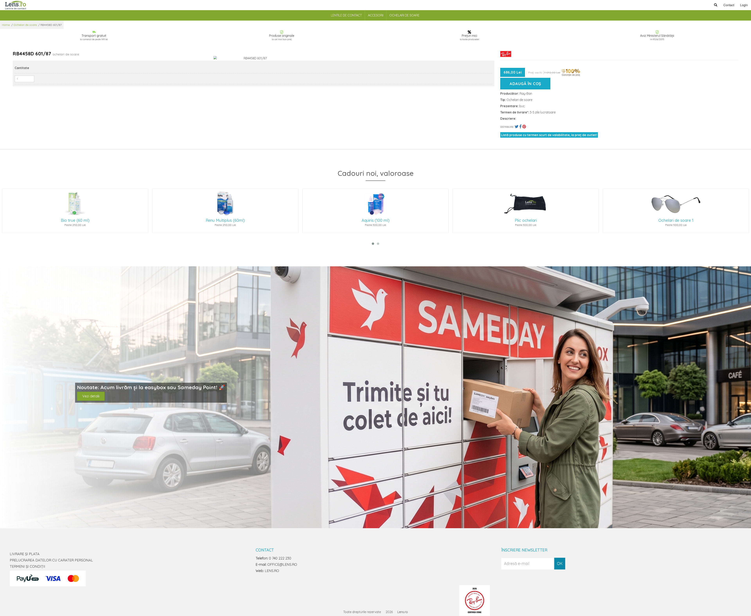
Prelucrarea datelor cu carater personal (51, 560)
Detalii (87, 400)
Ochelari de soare (404, 15)
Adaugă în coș (525, 83)
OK (559, 563)
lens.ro (272, 570)
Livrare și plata (25, 554)
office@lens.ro (282, 564)
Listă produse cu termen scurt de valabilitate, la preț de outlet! (549, 135)
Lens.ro (402, 612)
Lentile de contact (346, 15)
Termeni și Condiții (27, 566)
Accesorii (375, 15)
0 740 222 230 (280, 558)
